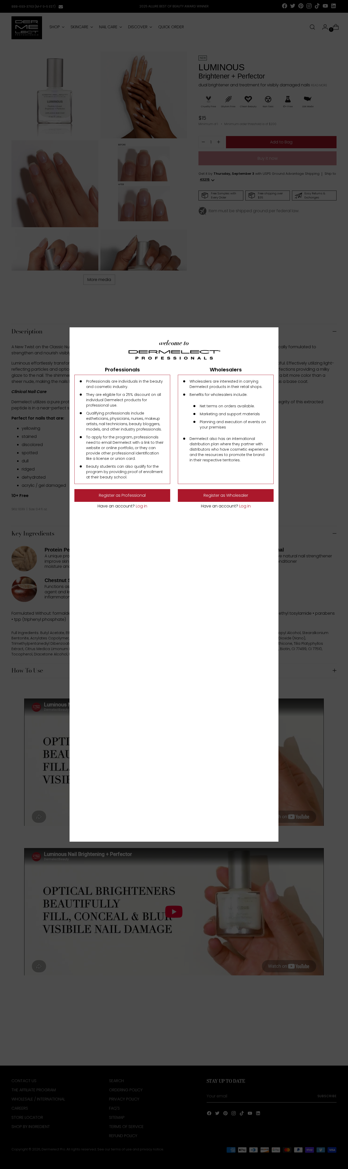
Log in (141, 506)
